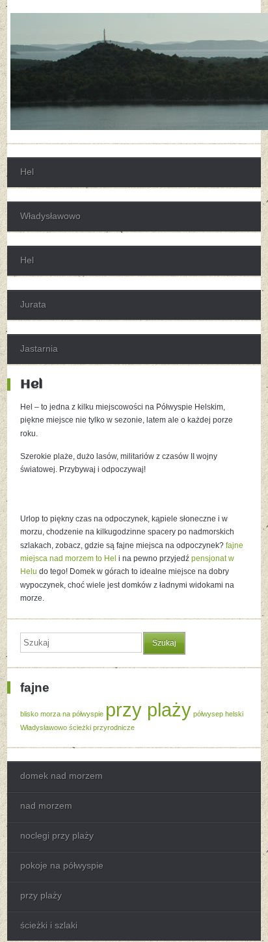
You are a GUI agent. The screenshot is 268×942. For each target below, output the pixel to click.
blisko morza (40, 714)
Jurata (33, 304)
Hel (27, 171)
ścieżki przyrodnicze (102, 727)
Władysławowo (50, 216)
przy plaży (148, 709)
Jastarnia (39, 348)
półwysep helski (218, 714)
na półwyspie (82, 714)
